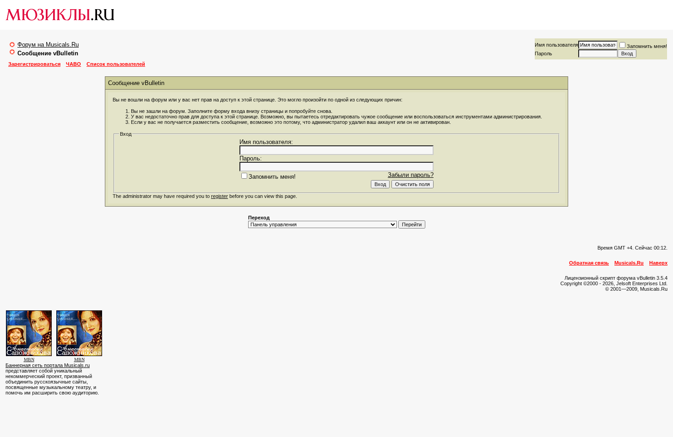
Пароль (543, 53)
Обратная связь (589, 263)
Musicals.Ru (629, 263)
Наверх (658, 263)
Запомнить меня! (647, 46)
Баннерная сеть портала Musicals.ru (47, 365)
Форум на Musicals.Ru (48, 44)
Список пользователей (116, 64)
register (219, 196)
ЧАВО (73, 64)
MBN (29, 359)
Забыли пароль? (411, 174)
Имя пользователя (556, 45)
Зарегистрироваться (34, 64)
